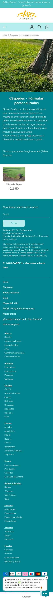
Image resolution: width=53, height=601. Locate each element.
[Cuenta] (32, 25)
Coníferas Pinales (12, 356)
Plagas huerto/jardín (13, 517)
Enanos (7, 397)
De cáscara (9, 405)
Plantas (7, 423)
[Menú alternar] (4, 27)
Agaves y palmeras (12, 341)
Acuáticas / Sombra (12, 450)
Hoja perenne (10, 371)
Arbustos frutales (12, 393)
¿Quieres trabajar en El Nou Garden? (22, 319)
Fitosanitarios (10, 521)
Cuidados (8, 472)
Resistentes (9, 446)
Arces (7, 348)
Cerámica (8, 549)
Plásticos (8, 553)
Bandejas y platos (12, 561)
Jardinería (8, 527)
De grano (8, 412)
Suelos (7, 535)
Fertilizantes (9, 509)
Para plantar (9, 468)
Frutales (8, 385)
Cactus (7, 442)
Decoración (9, 539)
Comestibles (10, 495)
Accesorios (9, 531)
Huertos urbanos (11, 465)
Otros (6, 416)
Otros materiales (11, 557)
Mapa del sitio (10, 303)
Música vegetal (11, 324)
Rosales (7, 439)
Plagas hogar (10, 513)
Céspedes (8, 491)
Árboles (8, 333)
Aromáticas (9, 431)
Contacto (8, 287)
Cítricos (7, 389)
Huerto (7, 461)
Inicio (5, 282)
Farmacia (8, 505)
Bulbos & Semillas (12, 483)
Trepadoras (9, 454)
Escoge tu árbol (11, 345)
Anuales (8, 427)
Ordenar (26, 596)
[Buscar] (39, 25)
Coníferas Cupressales (14, 352)
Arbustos (8, 363)
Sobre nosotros (11, 292)
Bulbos (7, 487)
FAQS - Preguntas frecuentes (19, 308)
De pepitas (9, 408)
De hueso (8, 401)
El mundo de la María (13, 476)
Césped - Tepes (14, 184)
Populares (8, 375)
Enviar (14, 223)
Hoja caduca (9, 367)
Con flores (8, 379)
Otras (6, 499)
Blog (5, 298)
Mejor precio (9, 313)
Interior (7, 435)
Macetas (8, 546)
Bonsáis (7, 337)
